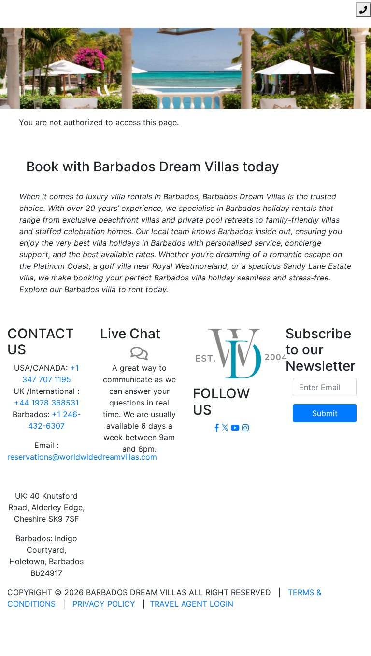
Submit (325, 413)
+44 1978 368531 (46, 402)
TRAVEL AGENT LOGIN (191, 604)
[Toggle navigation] (13, 9)
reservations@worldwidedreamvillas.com (82, 456)
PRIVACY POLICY (103, 604)
